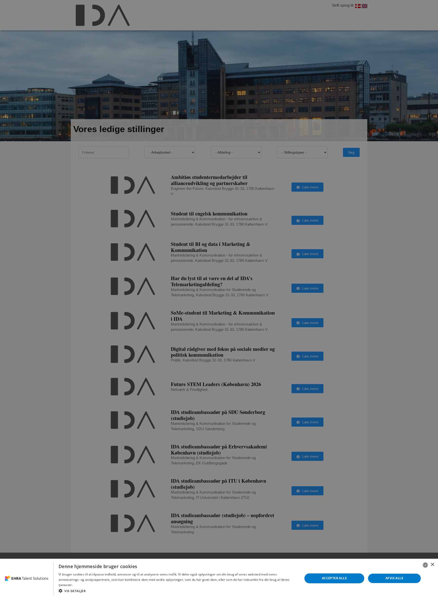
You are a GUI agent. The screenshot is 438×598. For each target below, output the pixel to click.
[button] (177, 590)
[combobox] (425, 565)
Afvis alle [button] (394, 578)
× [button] (432, 565)
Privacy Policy (84, 585)
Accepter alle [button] (334, 578)
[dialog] (219, 578)
